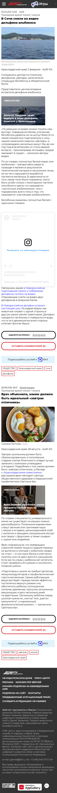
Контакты (34, 693)
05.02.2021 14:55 (9, 12)
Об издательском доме (17, 678)
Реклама (7, 682)
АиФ (25, 444)
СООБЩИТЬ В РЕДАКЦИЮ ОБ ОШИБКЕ (24, 701)
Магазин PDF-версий (28, 682)
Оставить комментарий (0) (29, 346)
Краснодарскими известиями (22, 472)
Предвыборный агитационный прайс (26, 697)
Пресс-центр (42, 678)
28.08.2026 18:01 (9, 387)
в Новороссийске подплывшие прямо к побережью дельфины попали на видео (23, 291)
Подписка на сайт (14, 693)
